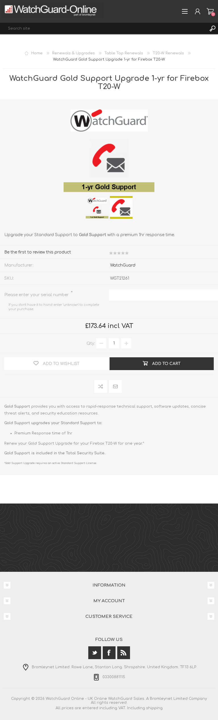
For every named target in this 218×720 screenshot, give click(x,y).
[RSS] (123, 652)
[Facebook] (109, 652)
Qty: (91, 343)
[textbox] (103, 28)
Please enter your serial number (37, 295)
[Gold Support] (97, 207)
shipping (154, 708)
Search (212, 28)
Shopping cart (210, 11)
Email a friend (115, 387)
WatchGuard (122, 265)
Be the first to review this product (37, 252)
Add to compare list (101, 387)
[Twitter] (94, 652)
